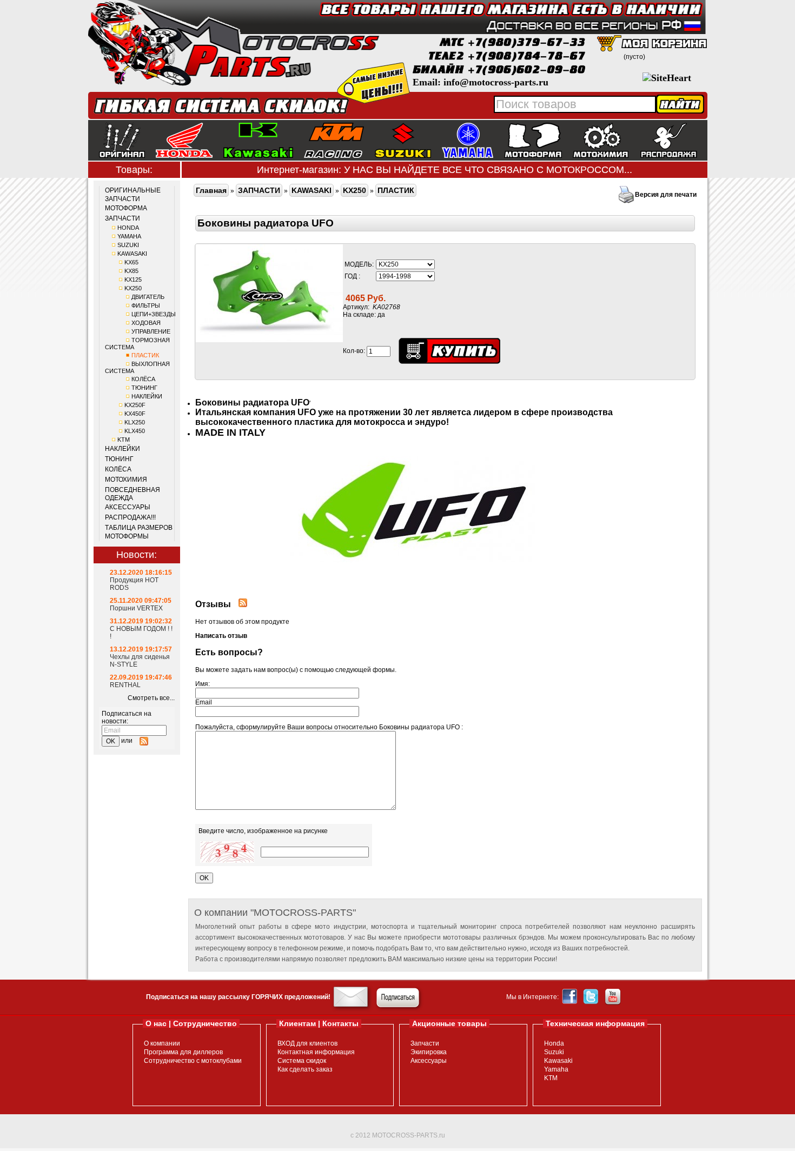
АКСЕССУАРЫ (127, 507)
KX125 (133, 279)
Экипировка (428, 1052)
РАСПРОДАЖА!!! (130, 517)
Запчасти (424, 1043)
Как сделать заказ (305, 1069)
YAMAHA (129, 236)
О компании (162, 1043)
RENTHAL (125, 685)
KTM (123, 439)
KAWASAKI (132, 253)
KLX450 (134, 431)
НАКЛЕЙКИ (146, 396)
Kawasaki (558, 1060)
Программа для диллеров (183, 1052)
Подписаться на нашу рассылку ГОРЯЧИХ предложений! (238, 997)
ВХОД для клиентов (307, 1043)
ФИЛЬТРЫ (145, 305)
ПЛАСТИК (145, 355)
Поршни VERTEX (136, 608)
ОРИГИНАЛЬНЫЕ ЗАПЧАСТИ (133, 195)
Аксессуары (428, 1060)
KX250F (134, 405)
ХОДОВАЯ (146, 323)
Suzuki (554, 1052)
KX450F (134, 413)
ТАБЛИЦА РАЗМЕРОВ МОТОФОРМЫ (139, 532)
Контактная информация (316, 1052)
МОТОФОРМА (126, 208)
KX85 (131, 271)
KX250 (133, 288)
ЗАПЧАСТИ (122, 218)
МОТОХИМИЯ (126, 479)
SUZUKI (128, 245)
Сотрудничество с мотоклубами (193, 1060)
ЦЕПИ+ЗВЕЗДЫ (153, 314)
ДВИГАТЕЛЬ (147, 297)
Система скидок (301, 1060)
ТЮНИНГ (144, 387)
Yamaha (556, 1069)
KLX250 (134, 422)
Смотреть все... (151, 698)
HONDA (128, 227)
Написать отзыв (221, 636)
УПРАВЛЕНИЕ (150, 331)
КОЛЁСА (143, 379)
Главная (211, 190)
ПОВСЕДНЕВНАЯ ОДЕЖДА (132, 494)
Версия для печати (666, 194)
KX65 (131, 262)
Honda (554, 1043)
